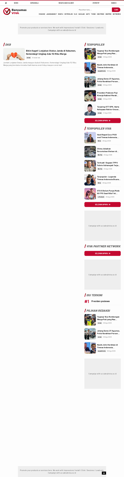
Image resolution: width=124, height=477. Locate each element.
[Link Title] (14, 54)
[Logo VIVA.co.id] (16, 11)
